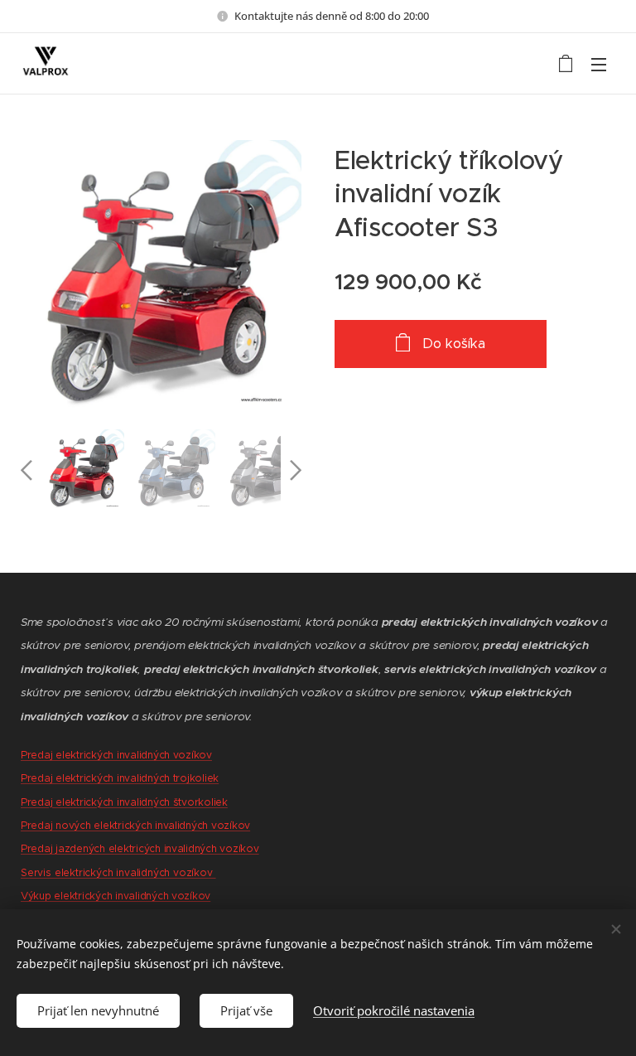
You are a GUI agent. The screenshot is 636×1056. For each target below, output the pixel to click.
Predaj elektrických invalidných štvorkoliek (124, 802)
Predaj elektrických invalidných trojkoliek (120, 778)
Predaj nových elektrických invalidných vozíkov (135, 825)
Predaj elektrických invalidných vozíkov (116, 754)
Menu (598, 63)
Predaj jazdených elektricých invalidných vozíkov (140, 848)
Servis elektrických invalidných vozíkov (118, 872)
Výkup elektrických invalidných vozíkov (115, 895)
